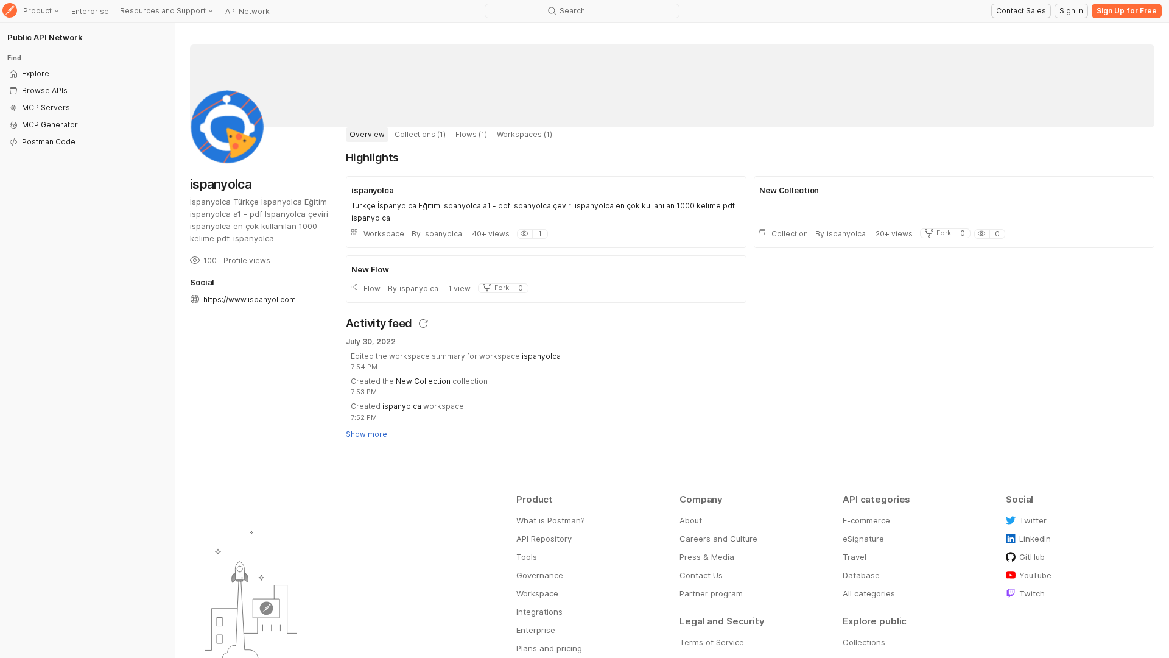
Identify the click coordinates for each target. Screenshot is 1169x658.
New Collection (423, 381)
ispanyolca (541, 356)
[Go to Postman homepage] (9, 11)
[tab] (367, 134)
